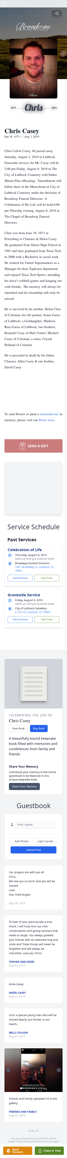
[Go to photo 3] (25, 1088)
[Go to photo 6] (32, 1088)
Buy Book (38, 728)
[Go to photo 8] (37, 1088)
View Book (18, 728)
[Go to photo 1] (21, 1088)
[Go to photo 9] (39, 1088)
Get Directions (20, 578)
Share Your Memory (24, 786)
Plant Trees (47, 578)
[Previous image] (8, 1070)
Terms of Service (43, 1141)
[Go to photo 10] (41, 1088)
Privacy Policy (23, 1141)
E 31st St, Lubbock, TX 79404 (32, 612)
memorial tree (49, 414)
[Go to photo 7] (34, 1088)
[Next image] (59, 1070)
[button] (33, 1070)
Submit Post (33, 850)
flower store (46, 420)
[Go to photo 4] (28, 1088)
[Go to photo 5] (30, 1088)
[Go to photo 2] (23, 1088)
